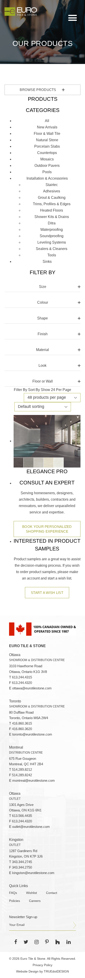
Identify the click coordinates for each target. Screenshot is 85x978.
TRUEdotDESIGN (56, 971)
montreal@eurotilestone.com (33, 780)
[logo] (21, 11)
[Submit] (74, 925)
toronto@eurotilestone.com (32, 734)
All (47, 121)
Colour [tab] (42, 302)
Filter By (20, 390)
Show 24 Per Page (56, 390)
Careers (35, 901)
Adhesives (51, 191)
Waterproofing (51, 229)
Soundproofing (51, 236)
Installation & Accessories (47, 178)
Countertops (47, 153)
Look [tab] (42, 365)
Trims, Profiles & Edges (51, 204)
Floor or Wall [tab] (42, 381)
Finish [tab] (43, 334)
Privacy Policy (42, 965)
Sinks (47, 261)
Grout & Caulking (52, 197)
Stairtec (52, 185)
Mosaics (47, 159)
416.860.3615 (22, 723)
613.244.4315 (22, 677)
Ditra (52, 223)
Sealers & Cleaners (51, 249)
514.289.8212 (22, 769)
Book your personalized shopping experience (47, 529)
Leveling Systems (51, 242)
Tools (51, 255)
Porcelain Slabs (47, 146)
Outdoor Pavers (47, 165)
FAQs (13, 893)
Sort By (34, 390)
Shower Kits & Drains (51, 217)
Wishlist (31, 893)
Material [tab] (42, 350)
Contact (51, 893)
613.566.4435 (22, 816)
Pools (47, 172)
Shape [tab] (42, 318)
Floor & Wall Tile (47, 134)
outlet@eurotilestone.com (31, 827)
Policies (14, 901)
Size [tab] (42, 287)
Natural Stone (47, 140)
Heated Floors (51, 210)
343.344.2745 (22, 862)
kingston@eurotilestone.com (33, 873)
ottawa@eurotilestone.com (32, 688)
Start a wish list (47, 593)
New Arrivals (47, 127)
